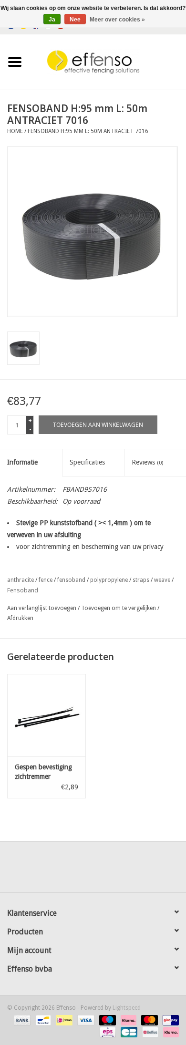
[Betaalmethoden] (21, 1019)
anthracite (20, 580)
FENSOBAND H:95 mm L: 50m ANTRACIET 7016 (88, 131)
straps (141, 580)
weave (162, 580)
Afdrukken (20, 618)
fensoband (71, 580)
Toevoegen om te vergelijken (119, 608)
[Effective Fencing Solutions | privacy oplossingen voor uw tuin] (107, 61)
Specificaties (87, 462)
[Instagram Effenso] (127, 870)
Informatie (22, 462)
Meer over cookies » (117, 19)
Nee (75, 19)
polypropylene (109, 580)
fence (45, 580)
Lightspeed (127, 1007)
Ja (52, 19)
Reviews (147, 462)
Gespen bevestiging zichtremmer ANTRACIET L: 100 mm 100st (43, 772)
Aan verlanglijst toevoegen (41, 608)
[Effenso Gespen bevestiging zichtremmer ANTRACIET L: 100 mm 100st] (46, 715)
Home (15, 131)
